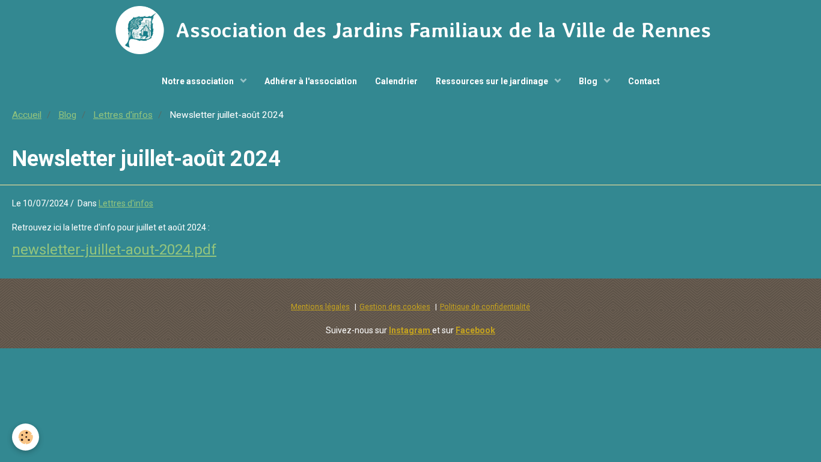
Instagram (410, 330)
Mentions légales (320, 306)
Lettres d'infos (123, 114)
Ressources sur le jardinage (493, 81)
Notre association (199, 81)
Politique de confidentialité (485, 306)
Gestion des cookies (394, 306)
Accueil (26, 114)
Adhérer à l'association (310, 81)
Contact (644, 81)
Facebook (475, 330)
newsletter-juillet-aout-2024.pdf (114, 249)
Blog (589, 81)
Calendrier (396, 81)
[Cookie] (25, 437)
